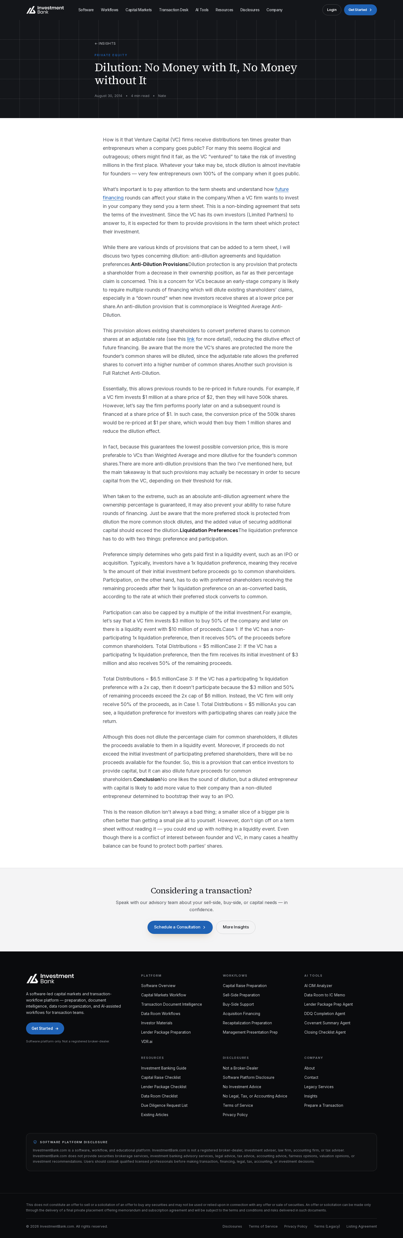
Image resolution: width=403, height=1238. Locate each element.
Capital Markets (139, 10)
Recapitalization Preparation (247, 1023)
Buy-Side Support (238, 1004)
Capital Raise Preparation (245, 985)
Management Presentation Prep (250, 1032)
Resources (224, 10)
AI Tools (202, 10)
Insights (310, 1096)
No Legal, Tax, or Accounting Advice (255, 1096)
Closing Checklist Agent (325, 1032)
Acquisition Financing (241, 1013)
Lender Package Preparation (166, 1032)
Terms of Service (238, 1105)
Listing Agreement (362, 1226)
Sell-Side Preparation (241, 995)
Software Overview (158, 985)
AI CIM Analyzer (318, 985)
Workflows (109, 10)
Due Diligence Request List (164, 1105)
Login (331, 9)
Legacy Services (319, 1087)
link (191, 339)
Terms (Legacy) (327, 1226)
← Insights (105, 43)
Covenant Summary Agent (327, 1023)
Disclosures (249, 10)
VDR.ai (146, 1041)
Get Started (357, 9)
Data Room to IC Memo (324, 995)
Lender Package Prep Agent (328, 1004)
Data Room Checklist (159, 1096)
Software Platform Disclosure (248, 1077)
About (309, 1068)
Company (274, 10)
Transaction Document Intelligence (171, 1004)
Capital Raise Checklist (161, 1077)
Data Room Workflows (160, 1013)
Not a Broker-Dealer (240, 1068)
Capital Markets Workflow (163, 995)
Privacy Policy (235, 1115)
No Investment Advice (242, 1087)
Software (86, 10)
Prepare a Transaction (323, 1105)
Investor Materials (156, 1023)
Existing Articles (154, 1115)
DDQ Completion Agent (324, 1013)
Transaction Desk (173, 10)
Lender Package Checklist (163, 1087)
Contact (311, 1077)
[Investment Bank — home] (45, 10)
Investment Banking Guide (163, 1068)
